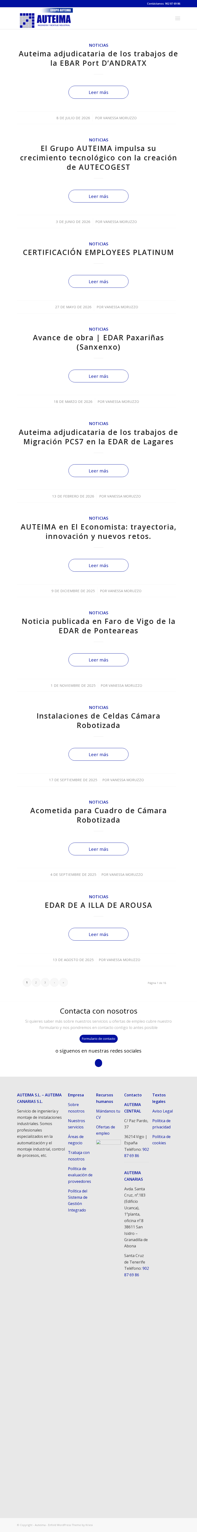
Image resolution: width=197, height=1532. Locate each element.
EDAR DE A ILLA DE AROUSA (98, 905)
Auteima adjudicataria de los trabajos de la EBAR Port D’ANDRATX (98, 58)
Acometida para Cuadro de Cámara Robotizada (98, 815)
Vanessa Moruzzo (120, 117)
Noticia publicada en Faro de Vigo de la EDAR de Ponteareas (99, 625)
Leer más (98, 92)
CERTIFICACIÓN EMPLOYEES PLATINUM (98, 252)
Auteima (40, 1525)
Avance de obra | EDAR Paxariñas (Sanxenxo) (98, 342)
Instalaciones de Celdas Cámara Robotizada (98, 720)
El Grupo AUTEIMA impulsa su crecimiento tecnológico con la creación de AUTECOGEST (98, 157)
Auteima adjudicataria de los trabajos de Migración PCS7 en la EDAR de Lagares (98, 436)
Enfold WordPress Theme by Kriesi (70, 1525)
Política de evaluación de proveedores (80, 1175)
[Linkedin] (176, 1524)
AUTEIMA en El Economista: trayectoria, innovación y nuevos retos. (99, 531)
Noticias (98, 45)
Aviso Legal (162, 1111)
